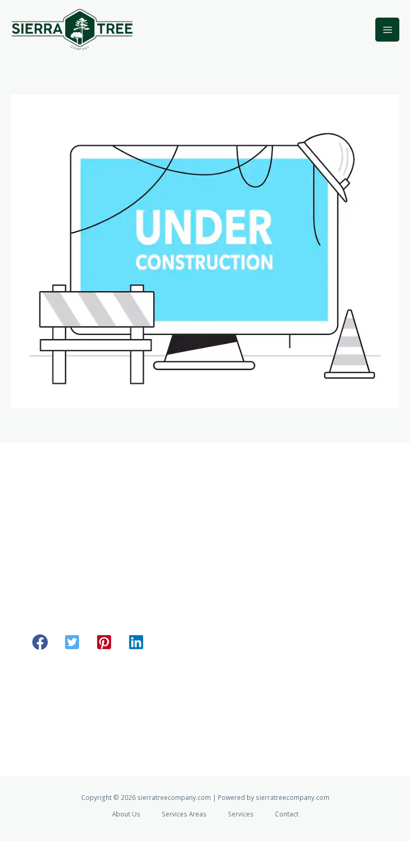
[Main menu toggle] (387, 30)
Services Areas (184, 814)
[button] (40, 642)
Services (241, 814)
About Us (126, 814)
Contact (286, 814)
